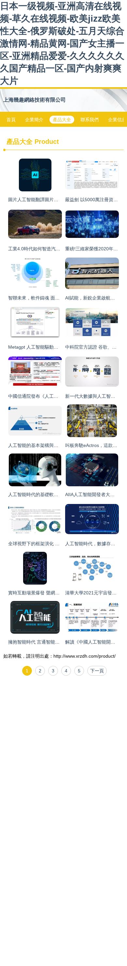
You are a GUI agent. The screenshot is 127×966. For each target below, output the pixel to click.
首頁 (11, 119)
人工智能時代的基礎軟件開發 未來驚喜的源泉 (54, 494)
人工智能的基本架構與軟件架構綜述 (44, 445)
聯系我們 (89, 119)
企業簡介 (34, 119)
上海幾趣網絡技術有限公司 (34, 100)
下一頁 (97, 670)
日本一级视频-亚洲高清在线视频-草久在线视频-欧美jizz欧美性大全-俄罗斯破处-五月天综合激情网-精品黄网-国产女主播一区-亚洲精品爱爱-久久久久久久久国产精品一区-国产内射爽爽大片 (62, 43)
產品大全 (62, 119)
